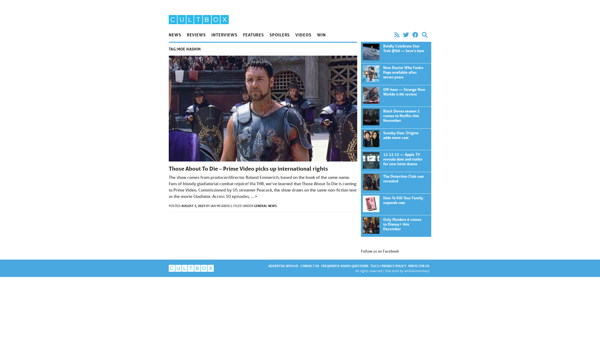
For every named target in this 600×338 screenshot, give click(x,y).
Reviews (196, 34)
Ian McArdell (221, 206)
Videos (303, 34)
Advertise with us (283, 266)
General (260, 206)
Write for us (418, 266)
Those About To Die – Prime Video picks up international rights (248, 168)
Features (253, 34)
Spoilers (280, 34)
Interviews (224, 34)
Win (321, 34)
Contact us (309, 266)
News (175, 34)
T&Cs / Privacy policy (388, 266)
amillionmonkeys (416, 271)
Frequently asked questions (344, 266)
